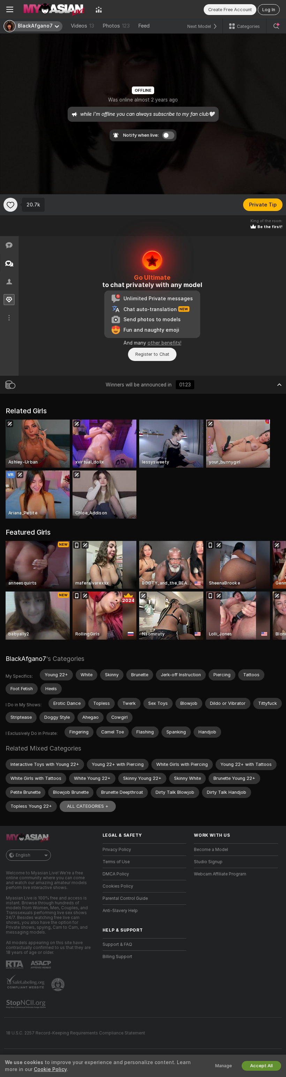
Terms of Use (116, 861)
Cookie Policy (50, 1069)
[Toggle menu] (10, 9)
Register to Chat (152, 354)
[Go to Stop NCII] (26, 1004)
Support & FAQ (117, 944)
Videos (82, 26)
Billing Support (117, 956)
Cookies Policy (118, 886)
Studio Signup (208, 861)
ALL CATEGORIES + (87, 806)
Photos (116, 26)
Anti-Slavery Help (120, 910)
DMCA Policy (116, 874)
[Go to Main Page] (54, 9)
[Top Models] (98, 9)
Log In (268, 9)
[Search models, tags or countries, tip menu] (276, 26)
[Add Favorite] (10, 205)
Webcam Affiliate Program (220, 874)
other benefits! (164, 343)
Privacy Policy (117, 849)
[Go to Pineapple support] (58, 984)
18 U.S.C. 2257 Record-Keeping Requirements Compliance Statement (75, 1033)
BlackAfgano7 (26, 658)
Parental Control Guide (125, 898)
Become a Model (211, 849)
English (23, 855)
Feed (144, 26)
